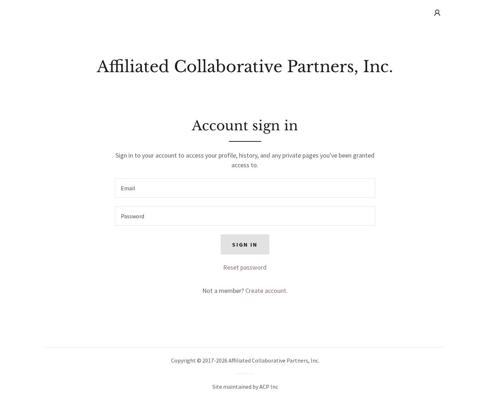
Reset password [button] (245, 267)
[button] (437, 13)
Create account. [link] (266, 290)
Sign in (245, 244)
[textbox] (245, 188)
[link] (245, 70)
